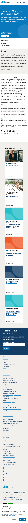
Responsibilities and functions (9, 391)
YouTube (7, 474)
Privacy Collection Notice (8, 464)
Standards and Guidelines (8, 393)
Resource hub (6, 428)
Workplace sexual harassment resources (12, 446)
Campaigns (5, 377)
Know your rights (7, 405)
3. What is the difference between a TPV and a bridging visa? (13, 226)
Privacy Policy (13, 515)
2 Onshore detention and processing (13, 254)
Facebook (9, 134)
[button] (5, 36)
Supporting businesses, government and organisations (12, 395)
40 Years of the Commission (9, 364)
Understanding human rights (9, 407)
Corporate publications (8, 378)
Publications (5, 387)
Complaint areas (6, 460)
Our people (5, 361)
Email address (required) (8, 342)
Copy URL (3, 134)
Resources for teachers (8, 418)
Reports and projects (7, 389)
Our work (5, 373)
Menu (24, 2)
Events (4, 362)
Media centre (6, 366)
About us (5, 357)
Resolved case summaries (9, 459)
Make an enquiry (6, 451)
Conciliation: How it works (9, 457)
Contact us (5, 370)
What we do (5, 359)
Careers (4, 368)
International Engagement (9, 402)
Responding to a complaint (9, 455)
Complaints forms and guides (9, 462)
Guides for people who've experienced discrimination (11, 436)
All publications (6, 432)
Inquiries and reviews (7, 386)
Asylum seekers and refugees (12, 197)
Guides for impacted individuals (10, 382)
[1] (1, 58)
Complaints (5, 449)
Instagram (7, 477)
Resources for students (8, 419)
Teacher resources (7, 442)
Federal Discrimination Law (9, 380)
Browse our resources (7, 7)
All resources (6, 430)
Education (5, 414)
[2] (2, 104)
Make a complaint (7, 453)
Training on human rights (8, 425)
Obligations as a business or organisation (12, 409)
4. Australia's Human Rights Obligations (12, 282)
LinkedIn (16, 134)
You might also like (5, 45)
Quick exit (18, 2)
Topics (4, 400)
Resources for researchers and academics (12, 421)
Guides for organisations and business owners (13, 439)
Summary (3, 43)
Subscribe (6, 348)
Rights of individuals (7, 411)
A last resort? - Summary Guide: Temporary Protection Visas (13, 313)
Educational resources (8, 416)
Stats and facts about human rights (10, 423)
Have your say (6, 384)
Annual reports (6, 375)
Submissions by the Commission (10, 398)
